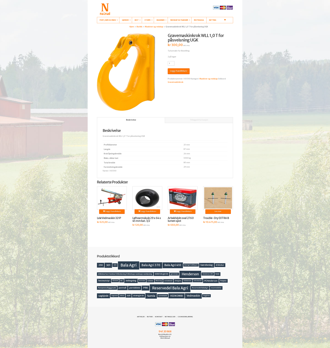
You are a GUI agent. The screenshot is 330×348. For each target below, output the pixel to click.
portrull (122, 288)
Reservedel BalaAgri (200, 288)
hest (217, 274)
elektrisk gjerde (161, 274)
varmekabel (162, 296)
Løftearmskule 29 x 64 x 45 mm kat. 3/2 (146, 219)
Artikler (141, 317)
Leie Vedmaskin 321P (109, 218)
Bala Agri (129, 265)
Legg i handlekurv (178, 71)
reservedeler (216, 288)
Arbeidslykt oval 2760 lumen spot (181, 219)
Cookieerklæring (185, 317)
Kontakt (159, 317)
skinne (122, 295)
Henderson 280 (208, 274)
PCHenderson (210, 281)
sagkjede (103, 295)
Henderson (190, 274)
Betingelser (170, 317)
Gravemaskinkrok (175, 82)
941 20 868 (165, 331)
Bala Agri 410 (172, 265)
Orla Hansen (198, 280)
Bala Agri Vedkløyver (191, 265)
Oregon (178, 281)
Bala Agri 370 (151, 265)
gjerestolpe (174, 274)
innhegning (131, 280)
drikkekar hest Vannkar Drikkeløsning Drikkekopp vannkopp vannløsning (125, 274)
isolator (150, 281)
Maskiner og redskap (154, 27)
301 (108, 265)
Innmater (142, 280)
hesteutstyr (104, 280)
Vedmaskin (193, 295)
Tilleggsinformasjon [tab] (199, 120)
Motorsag (159, 280)
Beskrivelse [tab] (131, 120)
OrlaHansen (187, 280)
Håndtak (115, 280)
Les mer (218, 211)
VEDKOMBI (176, 295)
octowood (168, 281)
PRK (145, 287)
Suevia (151, 295)
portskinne (134, 288)
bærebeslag (207, 265)
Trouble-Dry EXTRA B (216, 218)
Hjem (131, 27)
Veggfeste (206, 295)
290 (100, 265)
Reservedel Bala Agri (170, 288)
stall (128, 296)
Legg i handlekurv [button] (113, 211)
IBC (121, 281)
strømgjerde (138, 296)
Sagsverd (114, 295)
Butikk (139, 27)
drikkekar (220, 265)
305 (115, 265)
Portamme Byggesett (107, 288)
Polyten (223, 281)
